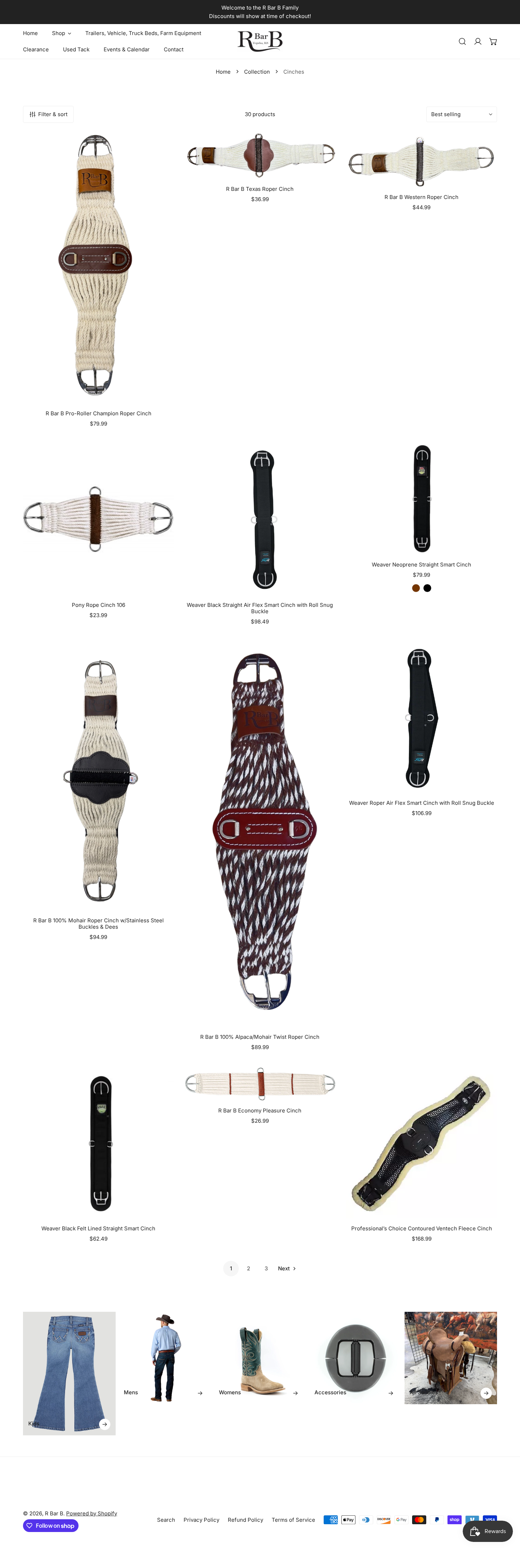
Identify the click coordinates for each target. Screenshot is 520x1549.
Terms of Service (293, 1519)
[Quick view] (160, 394)
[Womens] (260, 1358)
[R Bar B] (260, 41)
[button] (493, 41)
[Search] (462, 41)
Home (223, 71)
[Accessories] (355, 1358)
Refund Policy (245, 1519)
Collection (257, 71)
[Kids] (69, 1373)
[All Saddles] (450, 1358)
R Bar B (54, 1513)
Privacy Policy (201, 1519)
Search (166, 1519)
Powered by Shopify (91, 1513)
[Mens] (165, 1358)
